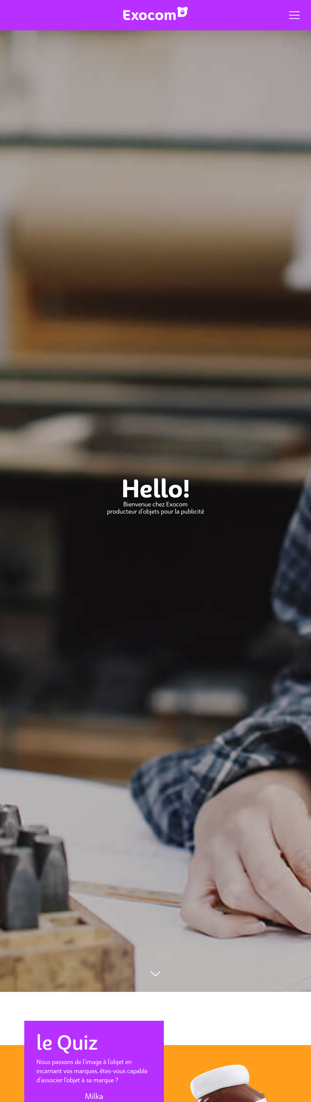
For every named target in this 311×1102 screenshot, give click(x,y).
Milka (94, 1096)
